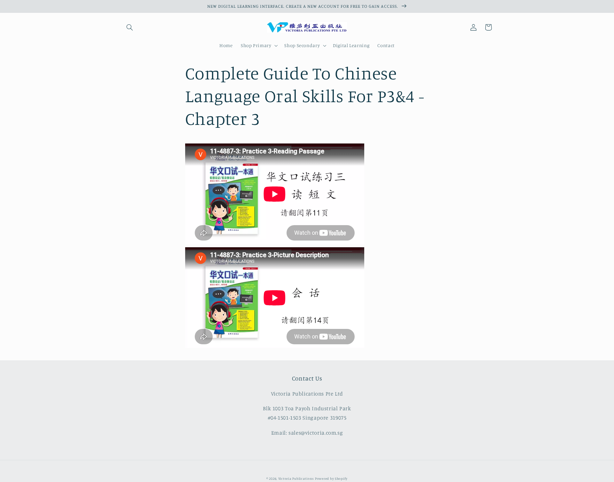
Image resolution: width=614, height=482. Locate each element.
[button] (129, 27)
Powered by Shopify (331, 478)
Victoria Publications (296, 478)
